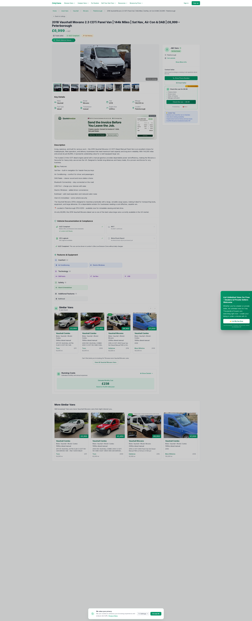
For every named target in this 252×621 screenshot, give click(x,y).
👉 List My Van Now (236, 321)
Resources (122, 3)
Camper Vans (82, 3)
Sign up (195, 3)
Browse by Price (135, 3)
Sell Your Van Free (107, 3)
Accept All (155, 613)
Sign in (186, 3)
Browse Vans (68, 3)
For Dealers (95, 3)
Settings (143, 613)
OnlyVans (56, 3)
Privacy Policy (113, 616)
